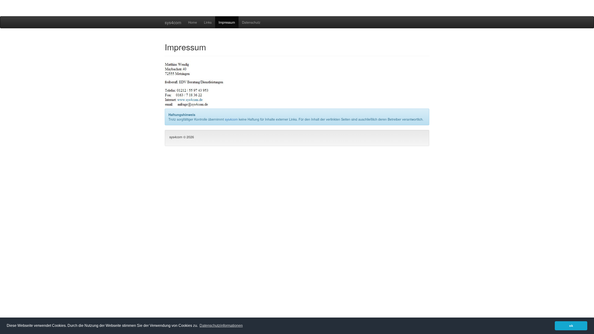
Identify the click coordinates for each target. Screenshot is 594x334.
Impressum (227, 22)
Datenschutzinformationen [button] (221, 326)
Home (192, 22)
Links (208, 22)
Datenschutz (251, 22)
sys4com (173, 22)
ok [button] (571, 326)
